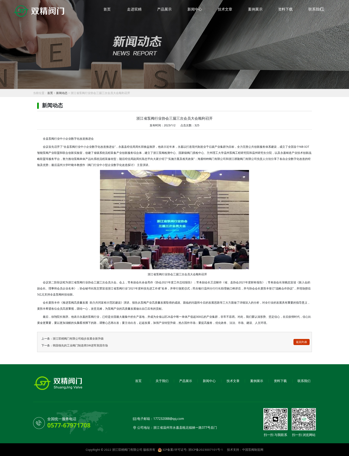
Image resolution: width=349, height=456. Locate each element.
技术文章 (225, 9)
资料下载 (285, 9)
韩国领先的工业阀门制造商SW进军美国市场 (80, 345)
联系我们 (315, 9)
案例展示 (255, 9)
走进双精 (134, 9)
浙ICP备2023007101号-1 (205, 450)
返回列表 (301, 342)
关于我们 (162, 381)
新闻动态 (61, 93)
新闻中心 (194, 9)
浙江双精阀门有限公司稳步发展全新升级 (78, 338)
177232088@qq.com (168, 418)
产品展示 (164, 9)
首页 (107, 9)
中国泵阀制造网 (252, 450)
